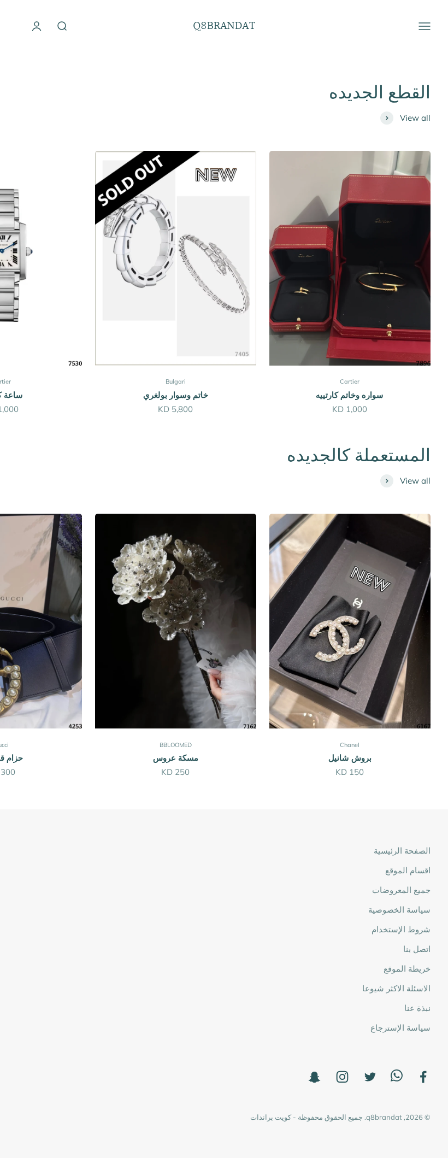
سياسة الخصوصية (399, 909)
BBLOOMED (176, 745)
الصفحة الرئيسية (402, 850)
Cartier (349, 381)
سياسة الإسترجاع (400, 1027)
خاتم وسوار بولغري (175, 395)
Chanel (349, 745)
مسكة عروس (175, 758)
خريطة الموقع (407, 968)
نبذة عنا (417, 1008)
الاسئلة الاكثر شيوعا (396, 988)
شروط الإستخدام (401, 929)
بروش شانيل (350, 758)
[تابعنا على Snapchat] (314, 1076)
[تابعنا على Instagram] (342, 1076)
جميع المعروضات (401, 890)
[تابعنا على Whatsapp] (397, 1078)
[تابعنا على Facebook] (423, 1076)
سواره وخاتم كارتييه (350, 395)
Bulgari (176, 381)
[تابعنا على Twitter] (370, 1076)
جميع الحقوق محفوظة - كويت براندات (306, 1117)
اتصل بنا (417, 949)
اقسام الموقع (408, 870)
